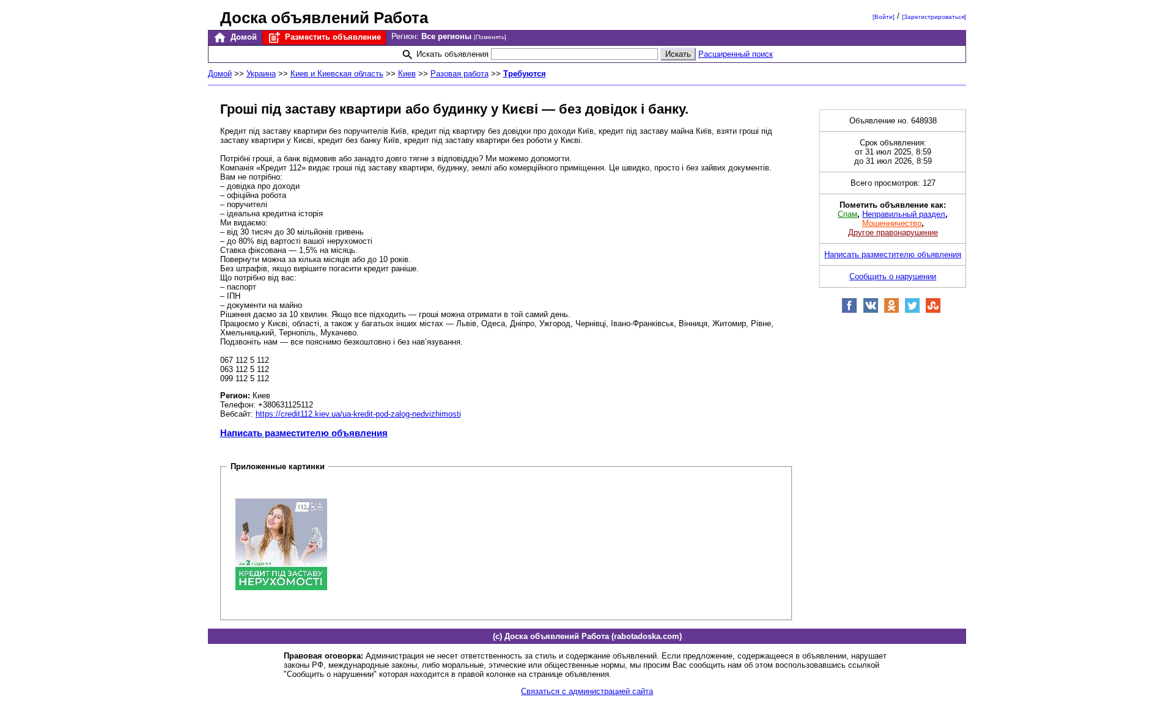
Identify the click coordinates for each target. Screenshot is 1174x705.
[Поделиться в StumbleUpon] (933, 310)
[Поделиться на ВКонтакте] (870, 310)
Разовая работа (459, 73)
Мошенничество (891, 223)
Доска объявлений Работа (324, 17)
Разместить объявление (331, 37)
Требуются (524, 73)
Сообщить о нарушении (892, 276)
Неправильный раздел (903, 214)
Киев (407, 73)
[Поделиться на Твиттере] (912, 310)
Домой (242, 37)
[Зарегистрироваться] (934, 16)
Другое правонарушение (893, 232)
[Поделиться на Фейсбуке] (849, 310)
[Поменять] (490, 37)
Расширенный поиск (735, 54)
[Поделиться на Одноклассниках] (891, 310)
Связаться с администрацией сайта (587, 691)
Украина (261, 73)
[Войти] (884, 16)
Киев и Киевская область (336, 73)
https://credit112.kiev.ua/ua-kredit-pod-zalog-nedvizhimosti (358, 413)
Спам (847, 214)
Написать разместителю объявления (304, 433)
